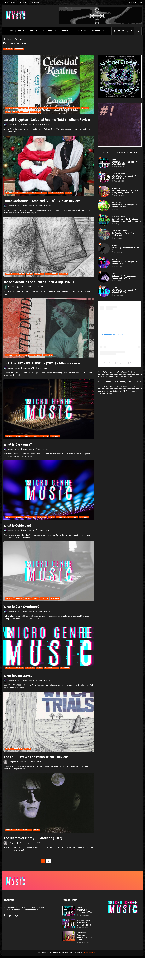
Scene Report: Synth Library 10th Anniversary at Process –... (126, 220)
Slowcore (63, 274)
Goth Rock (19, 49)
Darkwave (8, 49)
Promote (65, 31)
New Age (85, 108)
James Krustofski (14, 124)
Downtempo (19, 274)
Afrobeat (115, 288)
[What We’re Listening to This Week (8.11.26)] (68, 911)
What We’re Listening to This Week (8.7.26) (125, 177)
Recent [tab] (106, 153)
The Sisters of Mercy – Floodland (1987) (32, 838)
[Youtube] (119, 31)
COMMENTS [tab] (134, 153)
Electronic (42, 517)
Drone (41, 108)
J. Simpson (12, 762)
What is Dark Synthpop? (21, 606)
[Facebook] (131, 31)
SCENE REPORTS (49, 31)
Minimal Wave (72, 517)
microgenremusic (122, 363)
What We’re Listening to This (84, 911)
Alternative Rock (12, 108)
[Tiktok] (115, 31)
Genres (21, 31)
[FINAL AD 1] (120, 76)
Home (9, 39)
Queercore (17, 111)
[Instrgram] (127, 31)
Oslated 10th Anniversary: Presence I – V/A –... (124, 277)
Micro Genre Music (106, 363)
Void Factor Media (88, 952)
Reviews (9, 31)
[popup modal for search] (138, 31)
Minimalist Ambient (72, 108)
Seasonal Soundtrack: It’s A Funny (85, 937)
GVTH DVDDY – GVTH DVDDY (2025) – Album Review (41, 363)
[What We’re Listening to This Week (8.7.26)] (68, 923)
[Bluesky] (123, 31)
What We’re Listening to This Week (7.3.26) (125, 262)
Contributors (98, 31)
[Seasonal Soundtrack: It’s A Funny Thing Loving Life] (68, 936)
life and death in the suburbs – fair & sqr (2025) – (39, 282)
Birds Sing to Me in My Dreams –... (125, 248)
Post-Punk (18, 39)
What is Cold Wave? (18, 676)
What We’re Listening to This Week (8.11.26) (125, 163)
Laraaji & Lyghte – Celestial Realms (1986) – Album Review (46, 119)
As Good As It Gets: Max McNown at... (123, 234)
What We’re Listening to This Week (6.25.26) (125, 291)
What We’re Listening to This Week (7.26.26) (125, 205)
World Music (35, 111)
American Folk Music (119, 231)
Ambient (24, 108)
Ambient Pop (116, 188)
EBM (34, 517)
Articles (33, 31)
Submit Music (80, 31)
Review (25, 111)
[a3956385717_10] (120, 125)
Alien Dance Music (118, 174)
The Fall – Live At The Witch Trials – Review (35, 757)
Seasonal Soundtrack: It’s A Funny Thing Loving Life (29, 2)
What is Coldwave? (17, 525)
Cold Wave (19, 667)
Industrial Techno (51, 667)
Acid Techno (116, 202)
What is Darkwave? (17, 444)
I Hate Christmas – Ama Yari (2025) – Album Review (41, 201)
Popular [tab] (120, 153)
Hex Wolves (12, 287)
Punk (8, 111)
